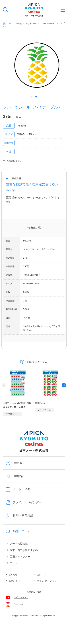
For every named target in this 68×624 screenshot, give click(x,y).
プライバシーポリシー (48, 581)
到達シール (40, 403)
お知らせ (13, 574)
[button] (64, 385)
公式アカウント (21, 597)
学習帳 (18, 463)
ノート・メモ (21, 489)
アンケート (16, 563)
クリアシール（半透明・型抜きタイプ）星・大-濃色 (17, 405)
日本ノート (19, 604)
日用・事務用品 (23, 515)
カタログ (41, 574)
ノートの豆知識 (19, 543)
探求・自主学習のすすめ (24, 550)
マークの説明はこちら (12, 161)
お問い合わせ (15, 581)
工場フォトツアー (20, 556)
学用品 (18, 476)
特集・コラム (22, 531)
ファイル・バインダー (27, 502)
